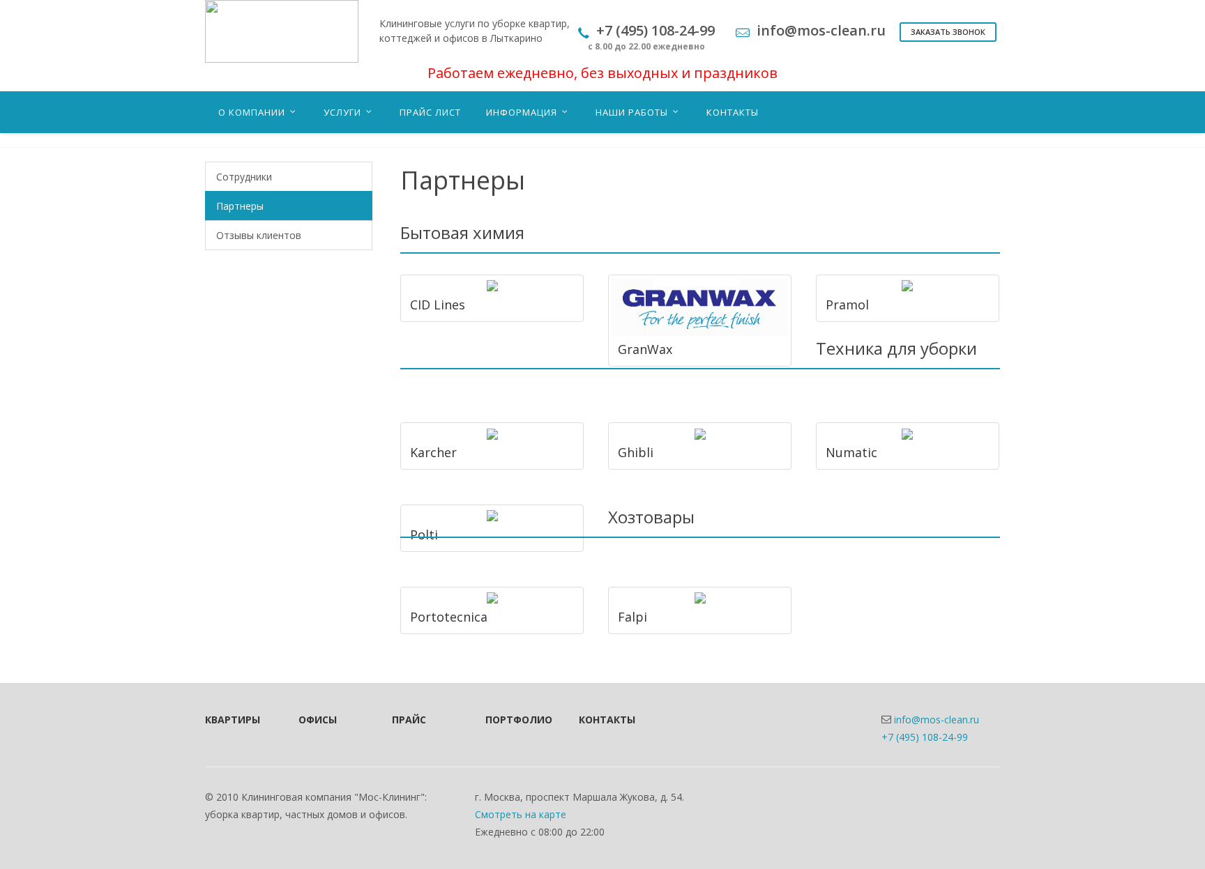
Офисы (317, 719)
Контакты (607, 719)
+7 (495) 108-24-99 (924, 737)
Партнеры (240, 206)
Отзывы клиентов (258, 235)
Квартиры (232, 719)
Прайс (409, 719)
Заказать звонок (948, 31)
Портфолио (513, 719)
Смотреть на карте (520, 814)
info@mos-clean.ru (936, 719)
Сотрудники (244, 176)
